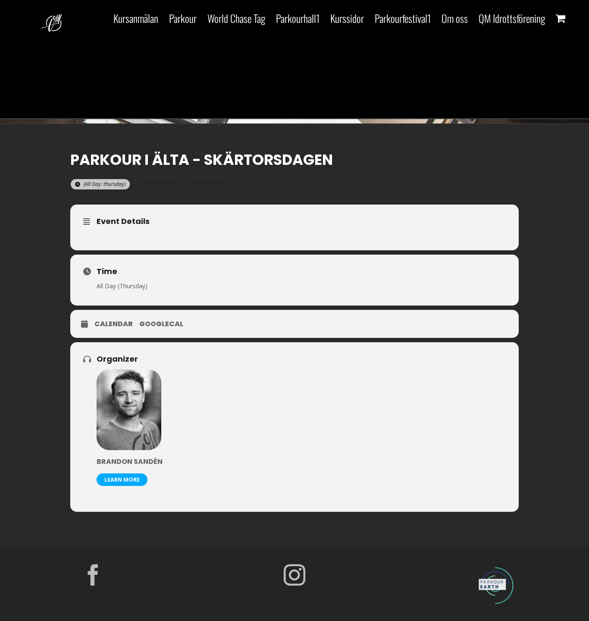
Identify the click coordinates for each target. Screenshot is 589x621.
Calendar (113, 324)
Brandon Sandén (130, 462)
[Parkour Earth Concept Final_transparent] (495, 567)
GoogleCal (161, 324)
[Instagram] (294, 575)
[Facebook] (93, 575)
